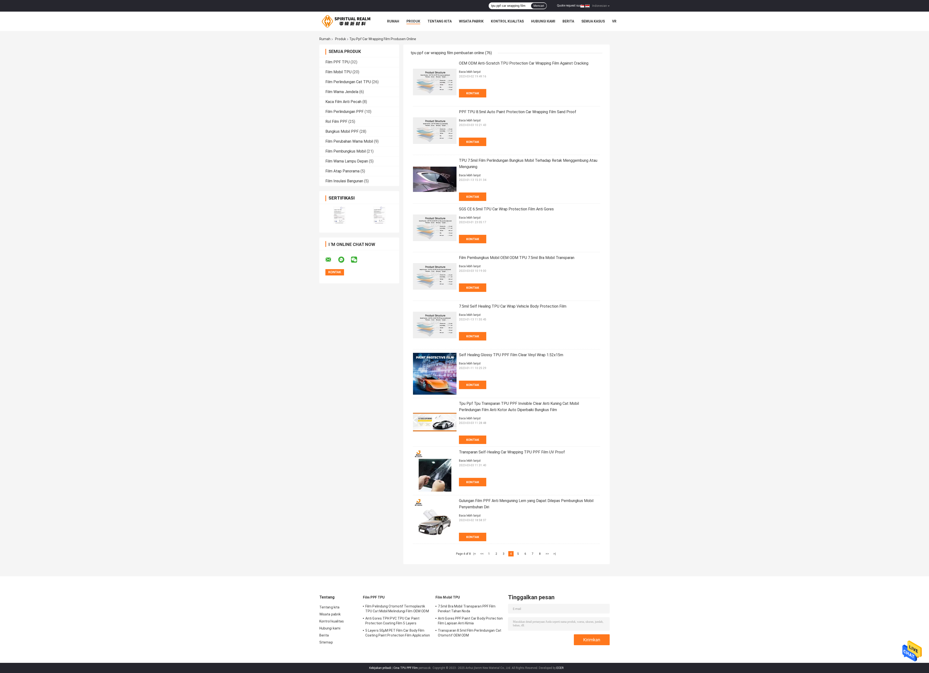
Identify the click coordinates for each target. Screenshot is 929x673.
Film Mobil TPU (338, 72)
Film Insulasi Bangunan (344, 181)
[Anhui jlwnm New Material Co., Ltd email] (331, 259)
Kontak (472, 93)
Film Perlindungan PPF (344, 111)
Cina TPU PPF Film (405, 668)
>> (547, 553)
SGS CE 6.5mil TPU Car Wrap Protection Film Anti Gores (506, 209)
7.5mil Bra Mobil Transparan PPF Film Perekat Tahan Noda (467, 608)
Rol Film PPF (336, 121)
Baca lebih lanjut (470, 72)
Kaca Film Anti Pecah (343, 101)
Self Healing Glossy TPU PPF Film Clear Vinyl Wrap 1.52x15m (511, 355)
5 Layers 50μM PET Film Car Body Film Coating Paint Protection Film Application (397, 633)
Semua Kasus (593, 21)
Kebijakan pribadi (380, 668)
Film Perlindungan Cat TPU (348, 82)
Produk (413, 21)
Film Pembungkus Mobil (345, 151)
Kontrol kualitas (507, 21)
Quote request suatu (570, 5)
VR (614, 21)
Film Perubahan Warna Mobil (349, 141)
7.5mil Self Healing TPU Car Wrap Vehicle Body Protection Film (512, 306)
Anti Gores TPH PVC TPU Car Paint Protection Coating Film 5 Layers (392, 620)
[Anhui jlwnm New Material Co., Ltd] (346, 21)
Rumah (393, 21)
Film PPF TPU (337, 62)
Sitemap (326, 642)
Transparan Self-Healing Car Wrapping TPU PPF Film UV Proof (512, 452)
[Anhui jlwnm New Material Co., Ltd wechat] (357, 259)
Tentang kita (439, 21)
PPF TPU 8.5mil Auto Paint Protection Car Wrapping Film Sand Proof (517, 112)
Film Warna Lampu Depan (346, 161)
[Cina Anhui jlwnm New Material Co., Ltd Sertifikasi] (339, 215)
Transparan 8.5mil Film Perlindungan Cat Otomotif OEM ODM (469, 633)
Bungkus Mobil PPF (342, 131)
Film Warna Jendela (341, 91)
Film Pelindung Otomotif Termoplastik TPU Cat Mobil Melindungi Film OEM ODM (397, 608)
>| (554, 553)
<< (482, 553)
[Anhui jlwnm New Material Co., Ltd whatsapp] (344, 259)
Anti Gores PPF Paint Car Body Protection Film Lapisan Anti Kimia (470, 620)
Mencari (538, 5)
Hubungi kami (543, 21)
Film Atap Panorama (342, 171)
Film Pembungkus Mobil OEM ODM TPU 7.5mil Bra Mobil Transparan (516, 257)
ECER (560, 668)
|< (474, 553)
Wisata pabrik (471, 21)
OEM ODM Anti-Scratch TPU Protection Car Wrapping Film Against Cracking (523, 63)
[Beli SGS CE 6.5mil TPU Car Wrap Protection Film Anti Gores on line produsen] (435, 228)
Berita (568, 21)
